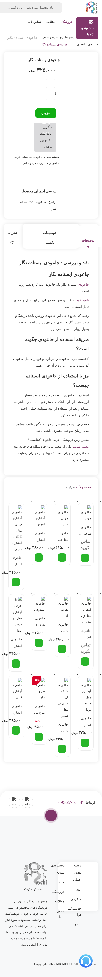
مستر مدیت (81, 446)
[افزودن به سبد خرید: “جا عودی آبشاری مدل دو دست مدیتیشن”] (16, 663)
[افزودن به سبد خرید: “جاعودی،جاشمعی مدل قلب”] (62, 557)
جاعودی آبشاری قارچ (17, 710)
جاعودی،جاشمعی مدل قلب (62, 536)
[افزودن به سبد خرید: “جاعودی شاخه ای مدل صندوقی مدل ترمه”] (62, 749)
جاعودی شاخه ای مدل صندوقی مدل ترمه (62, 729)
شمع (86, 300)
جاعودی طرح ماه (39, 709)
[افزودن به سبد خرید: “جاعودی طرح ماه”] (39, 737)
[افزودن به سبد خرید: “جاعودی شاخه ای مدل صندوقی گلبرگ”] (39, 643)
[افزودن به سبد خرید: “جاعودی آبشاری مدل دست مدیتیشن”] (85, 743)
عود (78, 300)
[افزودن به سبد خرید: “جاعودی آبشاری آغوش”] (39, 557)
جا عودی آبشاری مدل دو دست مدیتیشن (16, 643)
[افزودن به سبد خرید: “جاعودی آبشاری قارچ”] (16, 730)
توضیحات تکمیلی (49, 237)
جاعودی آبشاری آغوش (40, 537)
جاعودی (83, 284)
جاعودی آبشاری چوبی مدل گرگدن (17, 562)
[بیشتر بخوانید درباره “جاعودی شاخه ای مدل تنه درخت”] (85, 558)
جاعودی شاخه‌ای (87, 44)
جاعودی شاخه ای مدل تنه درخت (85, 531)
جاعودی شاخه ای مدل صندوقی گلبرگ (39, 622)
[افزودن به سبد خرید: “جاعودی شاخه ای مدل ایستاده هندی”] (62, 649)
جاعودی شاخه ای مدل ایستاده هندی (62, 629)
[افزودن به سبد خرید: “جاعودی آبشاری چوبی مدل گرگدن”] (16, 582)
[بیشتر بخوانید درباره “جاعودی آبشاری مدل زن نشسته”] (85, 661)
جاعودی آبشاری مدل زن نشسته (86, 635)
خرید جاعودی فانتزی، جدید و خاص (63, 37)
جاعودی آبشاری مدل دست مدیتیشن (85, 722)
